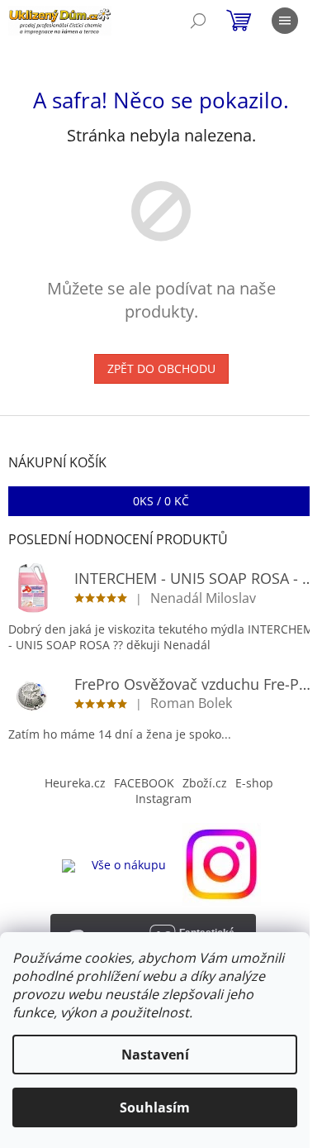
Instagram (163, 798)
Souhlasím (155, 1107)
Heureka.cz (75, 783)
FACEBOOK (144, 783)
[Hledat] (198, 20)
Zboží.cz (204, 783)
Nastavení (155, 1054)
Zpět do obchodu (161, 368)
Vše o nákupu (129, 865)
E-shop (254, 783)
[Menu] (284, 20)
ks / (161, 501)
